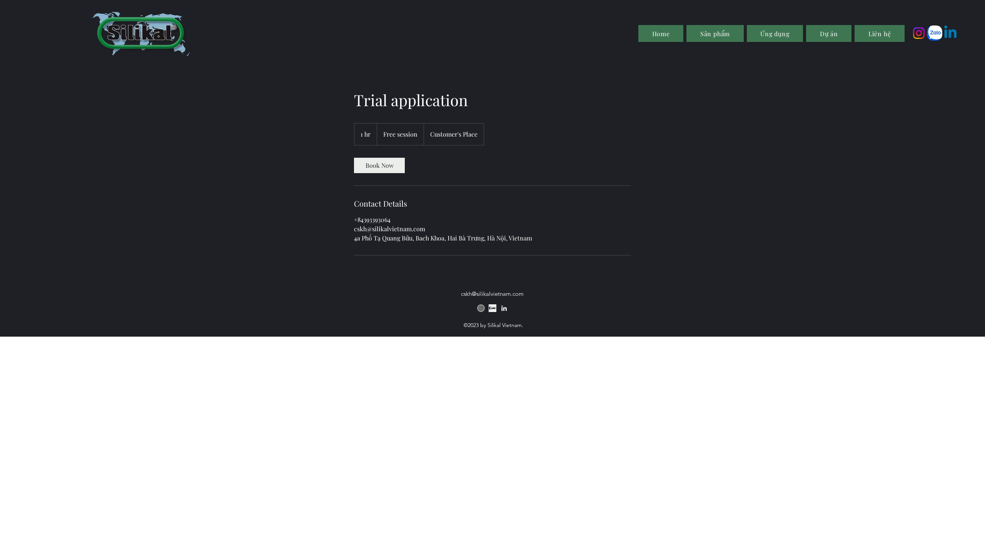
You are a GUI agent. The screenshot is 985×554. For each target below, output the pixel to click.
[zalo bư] (492, 308)
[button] (775, 33)
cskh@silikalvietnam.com (492, 293)
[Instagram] (919, 33)
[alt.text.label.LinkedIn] (950, 33)
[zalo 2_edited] (934, 33)
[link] (379, 165)
